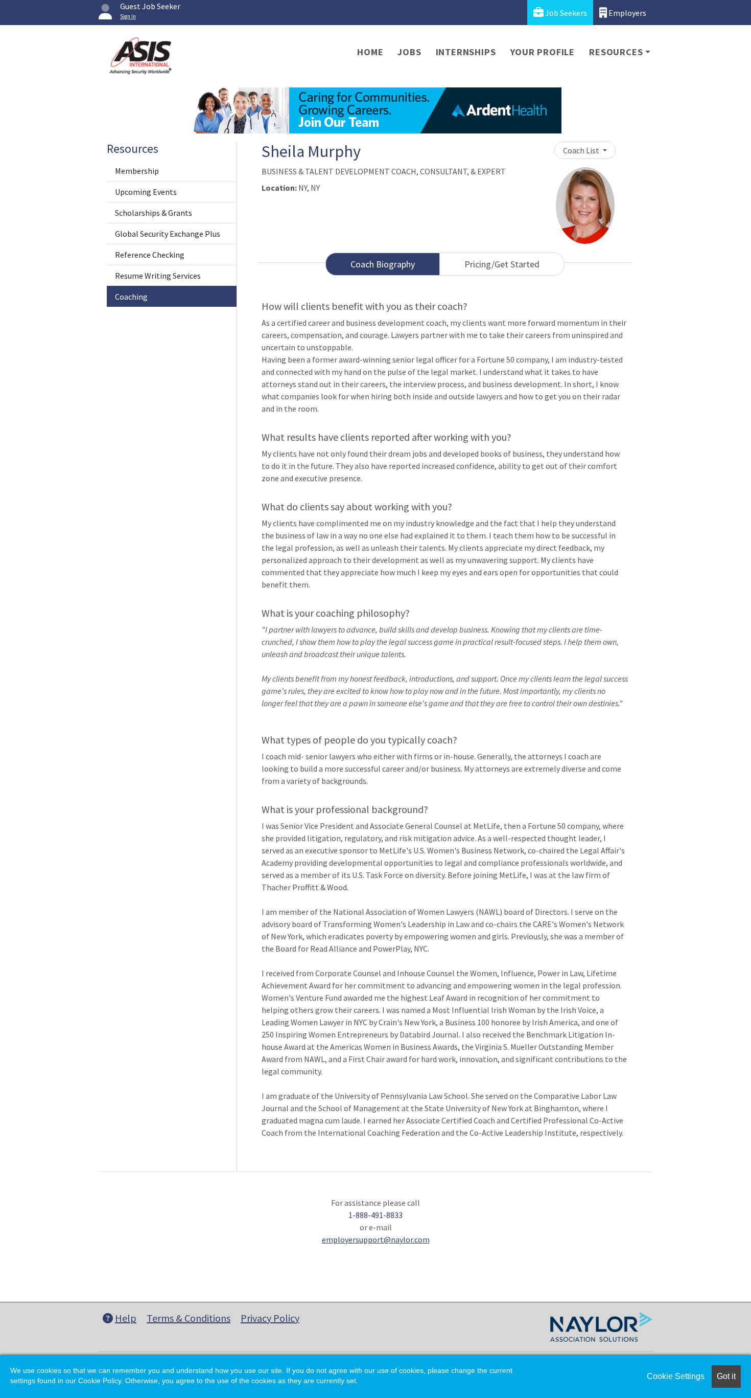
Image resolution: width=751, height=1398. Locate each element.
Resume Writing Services (158, 275)
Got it (726, 1376)
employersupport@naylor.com (376, 1239)
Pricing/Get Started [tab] (501, 264)
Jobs (409, 52)
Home (370, 52)
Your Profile (542, 52)
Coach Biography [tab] (382, 264)
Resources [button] (616, 52)
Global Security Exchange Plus (167, 234)
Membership (137, 171)
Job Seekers (565, 13)
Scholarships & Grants (153, 213)
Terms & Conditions (188, 1318)
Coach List (582, 150)
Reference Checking (149, 255)
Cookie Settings (676, 1376)
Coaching (131, 296)
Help (125, 1318)
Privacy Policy (270, 1318)
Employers (626, 13)
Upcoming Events (146, 192)
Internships (466, 52)
